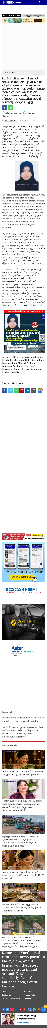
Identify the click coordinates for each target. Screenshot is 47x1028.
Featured (7, 712)
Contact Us (6, 995)
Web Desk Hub (10, 121)
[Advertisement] (23, 46)
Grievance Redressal (11, 999)
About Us (27, 991)
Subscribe (28, 999)
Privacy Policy (30, 995)
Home (5, 73)
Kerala (15, 73)
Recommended (10, 746)
